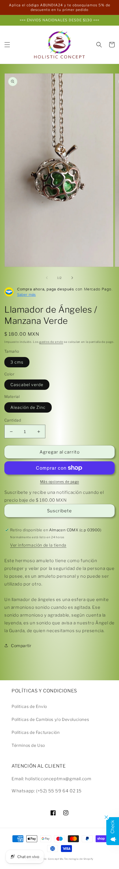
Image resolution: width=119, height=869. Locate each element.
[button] (7, 44)
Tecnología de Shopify (78, 858)
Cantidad (12, 420)
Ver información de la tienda (38, 545)
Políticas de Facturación (36, 732)
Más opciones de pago (59, 481)
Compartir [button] (21, 645)
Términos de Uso (28, 745)
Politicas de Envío (29, 706)
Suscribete (59, 510)
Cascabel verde (26, 384)
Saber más (26, 294)
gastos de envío (51, 341)
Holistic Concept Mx (50, 858)
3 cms (16, 362)
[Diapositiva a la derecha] (72, 277)
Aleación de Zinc (28, 407)
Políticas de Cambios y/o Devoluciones (50, 719)
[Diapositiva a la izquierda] (46, 277)
